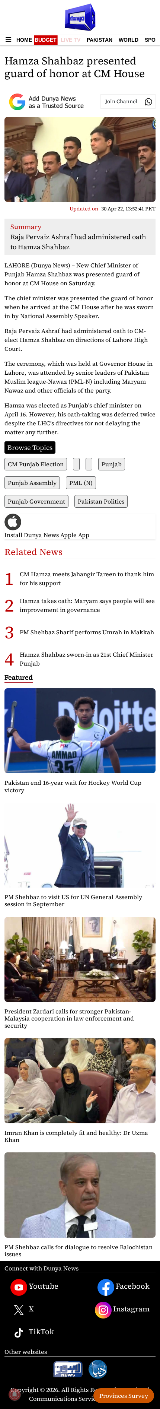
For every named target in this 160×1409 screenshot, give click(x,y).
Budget (46, 40)
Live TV (70, 40)
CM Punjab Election (36, 464)
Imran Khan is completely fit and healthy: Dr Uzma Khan (76, 1136)
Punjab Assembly (32, 483)
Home (24, 40)
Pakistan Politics (101, 501)
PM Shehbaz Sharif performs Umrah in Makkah (87, 632)
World (128, 40)
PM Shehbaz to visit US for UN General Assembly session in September (73, 900)
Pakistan (99, 40)
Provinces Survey (123, 1395)
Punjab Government (36, 501)
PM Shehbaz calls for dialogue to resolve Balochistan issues (78, 1250)
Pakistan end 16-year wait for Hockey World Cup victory (72, 786)
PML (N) (81, 483)
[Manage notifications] (14, 1394)
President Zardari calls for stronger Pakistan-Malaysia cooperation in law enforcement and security (69, 1018)
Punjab (112, 464)
